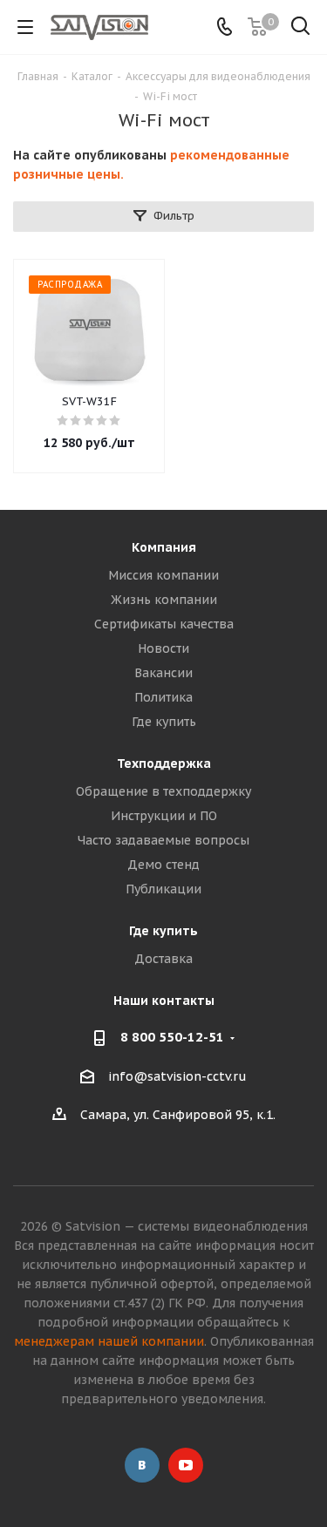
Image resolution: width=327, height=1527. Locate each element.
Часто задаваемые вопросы (163, 840)
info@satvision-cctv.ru (177, 1076)
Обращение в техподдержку (163, 791)
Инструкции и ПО (164, 816)
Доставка (163, 959)
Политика (163, 697)
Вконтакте (142, 1465)
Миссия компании (163, 575)
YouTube (185, 1465)
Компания (164, 547)
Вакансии (163, 673)
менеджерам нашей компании (109, 1341)
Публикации (163, 889)
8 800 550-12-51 (172, 1036)
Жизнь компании (164, 599)
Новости (163, 648)
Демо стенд (163, 864)
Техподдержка (164, 763)
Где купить (164, 722)
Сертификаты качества (164, 624)
